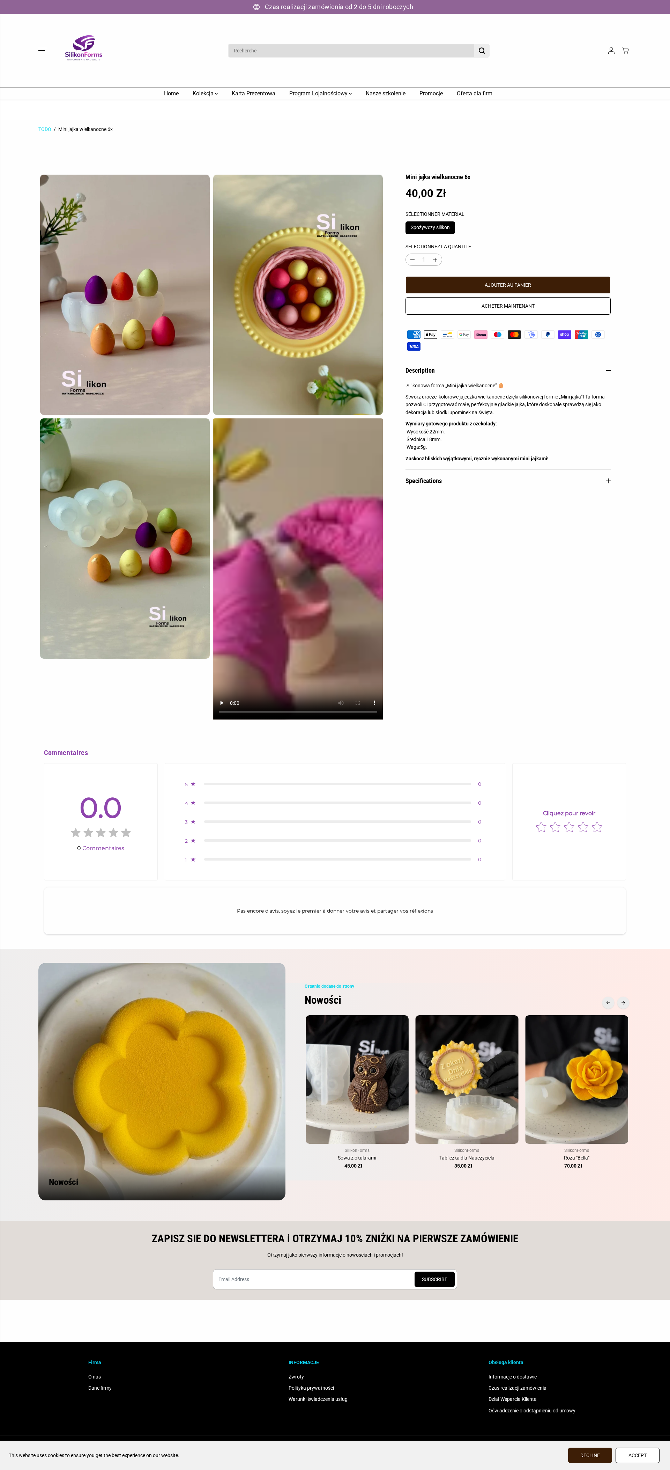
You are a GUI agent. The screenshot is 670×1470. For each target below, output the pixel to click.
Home (171, 93)
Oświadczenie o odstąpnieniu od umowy (532, 1410)
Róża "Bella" (576, 1158)
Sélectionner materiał (434, 214)
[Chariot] (625, 50)
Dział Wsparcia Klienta (513, 1399)
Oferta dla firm (474, 93)
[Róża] (576, 1079)
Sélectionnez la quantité (438, 246)
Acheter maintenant (508, 306)
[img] (101, 834)
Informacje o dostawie (513, 1377)
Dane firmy (100, 1388)
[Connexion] (611, 50)
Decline (590, 1455)
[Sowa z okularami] (357, 1079)
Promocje (431, 93)
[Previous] (608, 1003)
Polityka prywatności (311, 1388)
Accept (637, 1455)
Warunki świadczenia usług (318, 1399)
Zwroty (296, 1377)
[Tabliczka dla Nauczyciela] (467, 1079)
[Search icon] (482, 51)
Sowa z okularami (357, 1158)
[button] (42, 50)
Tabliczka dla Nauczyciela (466, 1158)
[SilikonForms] (83, 50)
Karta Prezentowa (253, 93)
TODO (44, 129)
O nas (94, 1377)
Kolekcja (204, 93)
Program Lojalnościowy (319, 93)
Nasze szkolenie (385, 93)
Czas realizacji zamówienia (517, 1388)
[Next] (623, 1003)
